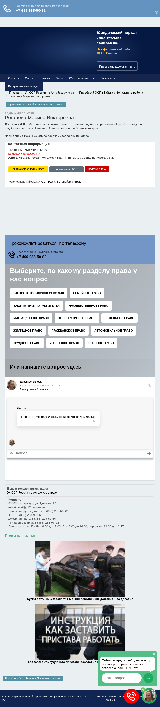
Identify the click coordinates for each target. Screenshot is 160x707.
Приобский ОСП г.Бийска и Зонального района (111, 92)
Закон (59, 78)
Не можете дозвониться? (24, 153)
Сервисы (13, 78)
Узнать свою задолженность (28, 169)
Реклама (101, 696)
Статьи (29, 78)
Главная (14, 92)
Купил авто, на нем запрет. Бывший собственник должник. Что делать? (80, 599)
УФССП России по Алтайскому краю (50, 92)
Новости (45, 78)
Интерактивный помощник (24, 86)
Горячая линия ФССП (66, 169)
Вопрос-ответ (109, 78)
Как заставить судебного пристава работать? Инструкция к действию (80, 662)
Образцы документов (81, 78)
